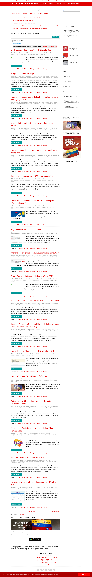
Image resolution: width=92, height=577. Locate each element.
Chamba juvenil (38, 52)
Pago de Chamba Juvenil (16, 233)
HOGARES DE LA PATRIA (68, 79)
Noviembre (56, 380)
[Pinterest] (51, 570)
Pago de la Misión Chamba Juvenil (26, 229)
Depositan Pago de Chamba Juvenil (49, 52)
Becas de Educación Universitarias (27, 155)
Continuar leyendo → (16, 66)
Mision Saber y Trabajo (50, 303)
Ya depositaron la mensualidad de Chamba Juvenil (32, 50)
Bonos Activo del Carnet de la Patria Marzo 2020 (32, 276)
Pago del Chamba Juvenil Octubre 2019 (28, 457)
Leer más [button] (55, 574)
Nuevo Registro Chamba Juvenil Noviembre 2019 (32, 351)
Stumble (40, 68)
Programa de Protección (46, 180)
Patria (23, 156)
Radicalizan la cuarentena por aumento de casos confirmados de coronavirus (71, 102)
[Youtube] (49, 570)
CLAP (64, 89)
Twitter (27, 68)
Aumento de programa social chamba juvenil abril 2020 (35, 253)
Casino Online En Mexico (47, 559)
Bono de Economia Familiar (34, 278)
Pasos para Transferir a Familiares (42, 129)
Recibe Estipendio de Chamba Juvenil (19, 54)
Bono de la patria (39, 155)
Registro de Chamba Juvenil (27, 233)
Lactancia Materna (29, 103)
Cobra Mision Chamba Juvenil (28, 434)
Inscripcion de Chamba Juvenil (41, 434)
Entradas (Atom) (21, 514)
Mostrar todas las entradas (50, 46)
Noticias (51, 3)
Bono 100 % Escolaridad (33, 102)
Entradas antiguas (55, 511)
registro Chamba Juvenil (28, 355)
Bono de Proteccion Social (31, 329)
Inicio (44, 3)
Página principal (31, 511)
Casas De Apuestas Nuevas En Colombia (47, 560)
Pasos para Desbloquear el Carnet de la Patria (24, 23)
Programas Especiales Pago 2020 (25, 73)
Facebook (20, 68)
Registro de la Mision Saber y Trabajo (34, 304)
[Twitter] (41, 570)
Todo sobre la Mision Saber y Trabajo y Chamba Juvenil (35, 300)
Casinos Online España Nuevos (47, 564)
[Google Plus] (38, 570)
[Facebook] (43, 570)
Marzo (52, 280)
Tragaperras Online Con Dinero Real (47, 562)
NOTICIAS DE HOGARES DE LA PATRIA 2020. (22, 10)
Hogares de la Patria (27, 280)
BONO (23, 329)
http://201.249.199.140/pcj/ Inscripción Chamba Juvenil (41, 353)
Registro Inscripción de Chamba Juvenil (36, 487)
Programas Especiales (29, 156)
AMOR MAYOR (66, 86)
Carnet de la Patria (60, 3)
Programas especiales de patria (41, 156)
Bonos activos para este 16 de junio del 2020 (23, 20)
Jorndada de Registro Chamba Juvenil (49, 232)
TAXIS (64, 91)
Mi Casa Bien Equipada (74, 3)
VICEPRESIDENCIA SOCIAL (70, 35)
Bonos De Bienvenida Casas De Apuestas (47, 557)
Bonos (21, 128)
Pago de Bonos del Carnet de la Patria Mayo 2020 (24, 129)
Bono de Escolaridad (45, 278)
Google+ (33, 68)
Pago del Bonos (18, 156)
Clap (65, 100)
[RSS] (54, 570)
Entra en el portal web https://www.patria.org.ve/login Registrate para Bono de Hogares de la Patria (36, 25)
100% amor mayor (24, 178)
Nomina (51, 330)
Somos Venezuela (54, 77)
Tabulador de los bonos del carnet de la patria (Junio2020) (26, 17)
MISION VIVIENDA (67, 81)
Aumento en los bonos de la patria (36, 178)
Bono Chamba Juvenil (31, 433)
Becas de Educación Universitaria (40, 76)
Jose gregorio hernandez (20, 103)
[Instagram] (46, 570)
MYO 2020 (39, 103)
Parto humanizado (46, 103)
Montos (35, 103)
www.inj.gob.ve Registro (25, 488)
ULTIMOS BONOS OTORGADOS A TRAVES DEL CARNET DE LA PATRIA (29, 13)
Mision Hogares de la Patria (71, 30)
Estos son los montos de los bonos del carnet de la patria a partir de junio (30, 28)
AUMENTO (23, 433)
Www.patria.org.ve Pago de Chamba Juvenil (36, 54)
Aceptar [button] (84, 574)
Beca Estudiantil (23, 102)
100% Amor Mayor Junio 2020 (26, 76)
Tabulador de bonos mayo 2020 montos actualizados (33, 176)
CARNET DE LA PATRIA (24, 3)
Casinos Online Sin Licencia (47, 556)
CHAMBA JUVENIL (67, 84)
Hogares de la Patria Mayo (44, 128)
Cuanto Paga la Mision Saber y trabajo (36, 303)
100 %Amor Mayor (24, 278)
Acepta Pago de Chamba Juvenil (27, 52)
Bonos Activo (53, 278)
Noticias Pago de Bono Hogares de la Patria (30, 376)
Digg (45, 68)
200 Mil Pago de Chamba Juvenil (27, 232)
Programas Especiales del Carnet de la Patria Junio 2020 (38, 77)
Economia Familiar (34, 128)
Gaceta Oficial (67, 106)
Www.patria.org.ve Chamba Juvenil (49, 233)
